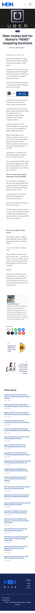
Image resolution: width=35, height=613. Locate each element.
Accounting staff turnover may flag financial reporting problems (15, 529)
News (17, 31)
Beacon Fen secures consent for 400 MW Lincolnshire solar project (16, 557)
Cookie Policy (6, 600)
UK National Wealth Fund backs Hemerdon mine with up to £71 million (16, 421)
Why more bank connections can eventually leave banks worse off (15, 446)
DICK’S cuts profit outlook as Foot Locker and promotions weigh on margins (15, 478)
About (28, 585)
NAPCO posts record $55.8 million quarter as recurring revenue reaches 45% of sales (16, 520)
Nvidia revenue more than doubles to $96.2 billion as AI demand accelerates (17, 413)
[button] (24, 4)
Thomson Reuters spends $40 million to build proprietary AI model (17, 504)
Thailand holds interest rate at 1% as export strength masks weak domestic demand (17, 396)
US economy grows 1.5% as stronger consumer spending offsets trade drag (17, 429)
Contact (28, 588)
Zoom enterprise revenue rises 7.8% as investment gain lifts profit (17, 438)
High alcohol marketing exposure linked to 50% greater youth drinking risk (17, 462)
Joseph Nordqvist (19, 47)
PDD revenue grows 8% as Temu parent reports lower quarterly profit (17, 487)
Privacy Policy (6, 598)
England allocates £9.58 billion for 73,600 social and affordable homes (16, 470)
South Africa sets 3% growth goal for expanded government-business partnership (16, 538)
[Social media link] (5, 587)
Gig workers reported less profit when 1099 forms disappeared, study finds (16, 496)
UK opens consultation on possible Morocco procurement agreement (15, 512)
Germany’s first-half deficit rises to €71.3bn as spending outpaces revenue (17, 454)
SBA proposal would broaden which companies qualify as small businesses (17, 405)
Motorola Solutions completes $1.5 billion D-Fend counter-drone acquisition (15, 548)
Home (28, 583)
